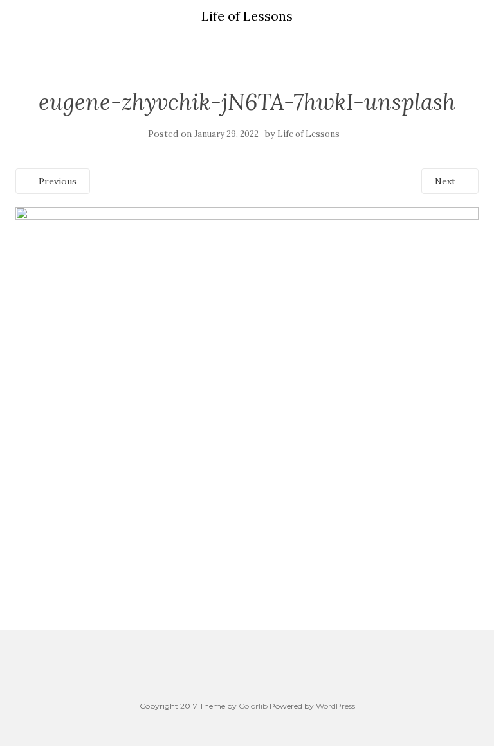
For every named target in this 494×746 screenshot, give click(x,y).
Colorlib (253, 706)
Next (446, 181)
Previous (56, 181)
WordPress (335, 706)
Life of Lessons (308, 134)
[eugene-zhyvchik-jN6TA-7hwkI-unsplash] (247, 379)
